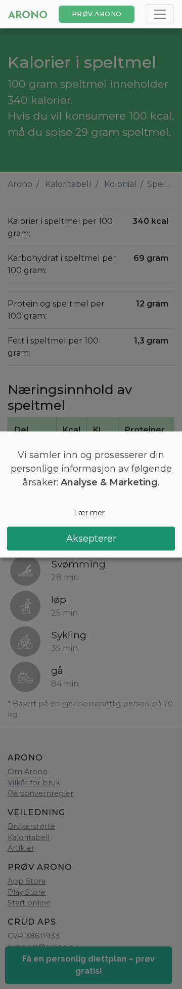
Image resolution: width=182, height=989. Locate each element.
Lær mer (89, 512)
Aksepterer (91, 538)
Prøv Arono (97, 14)
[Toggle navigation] (160, 14)
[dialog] (91, 495)
